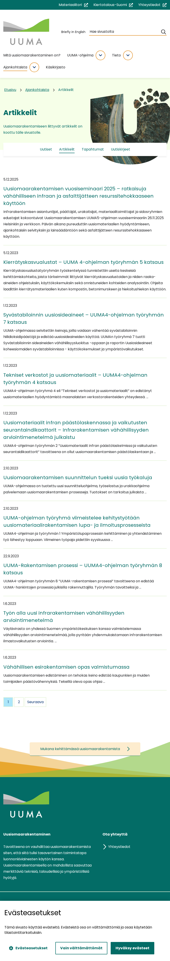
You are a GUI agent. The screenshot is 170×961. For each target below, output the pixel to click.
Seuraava (35, 701)
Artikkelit (67, 149)
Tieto (116, 55)
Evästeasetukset (31, 948)
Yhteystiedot (152, 5)
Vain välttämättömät (81, 948)
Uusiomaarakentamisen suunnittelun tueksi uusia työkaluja (77, 477)
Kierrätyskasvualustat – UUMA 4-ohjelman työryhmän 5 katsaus (83, 262)
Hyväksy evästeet (132, 948)
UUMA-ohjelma (80, 55)
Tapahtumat (93, 149)
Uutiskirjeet (120, 149)
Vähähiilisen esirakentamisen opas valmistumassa (66, 667)
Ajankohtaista (15, 67)
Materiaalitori (73, 5)
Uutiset (46, 149)
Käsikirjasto (55, 67)
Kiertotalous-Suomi (113, 5)
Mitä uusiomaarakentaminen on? (31, 55)
